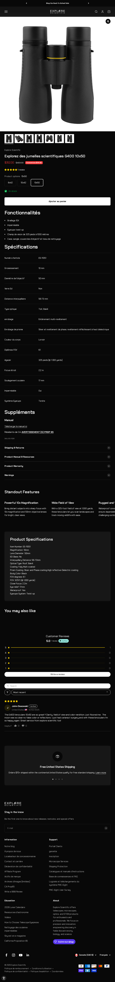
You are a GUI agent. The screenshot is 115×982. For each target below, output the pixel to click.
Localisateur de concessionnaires (20, 856)
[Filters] (7, 692)
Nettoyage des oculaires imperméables (16, 929)
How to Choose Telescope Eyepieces (21, 922)
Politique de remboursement (16, 968)
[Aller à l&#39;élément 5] (49, 139)
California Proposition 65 (16, 940)
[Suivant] (88, 3)
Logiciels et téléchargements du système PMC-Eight (64, 883)
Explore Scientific (12, 150)
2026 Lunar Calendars (14, 907)
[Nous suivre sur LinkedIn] (28, 955)
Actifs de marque (12, 876)
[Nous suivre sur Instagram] (13, 955)
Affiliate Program (12, 871)
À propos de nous (12, 851)
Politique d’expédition (40, 971)
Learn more (101, 772)
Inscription (54, 856)
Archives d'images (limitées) (17, 881)
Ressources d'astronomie (16, 912)
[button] (11, 169)
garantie (53, 851)
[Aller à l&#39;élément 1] (8, 139)
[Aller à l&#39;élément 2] (19, 139)
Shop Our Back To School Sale (57, 3)
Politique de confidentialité (16, 971)
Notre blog (9, 846)
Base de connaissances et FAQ (63, 876)
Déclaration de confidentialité (18, 866)
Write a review (57, 674)
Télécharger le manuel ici (15, 426)
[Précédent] (26, 3)
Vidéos (7, 917)
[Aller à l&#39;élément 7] (69, 139)
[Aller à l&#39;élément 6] (59, 139)
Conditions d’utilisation (41, 968)
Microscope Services (58, 861)
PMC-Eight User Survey (60, 890)
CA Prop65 (9, 886)
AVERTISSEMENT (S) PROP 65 (37, 432)
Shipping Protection (58, 866)
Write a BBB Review (13, 891)
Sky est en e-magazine (15, 935)
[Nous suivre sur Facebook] (6, 955)
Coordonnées (57, 971)
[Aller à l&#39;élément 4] (39, 139)
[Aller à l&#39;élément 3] (29, 139)
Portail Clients (55, 846)
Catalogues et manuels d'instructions (66, 871)
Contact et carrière (13, 861)
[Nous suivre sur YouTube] (21, 955)
